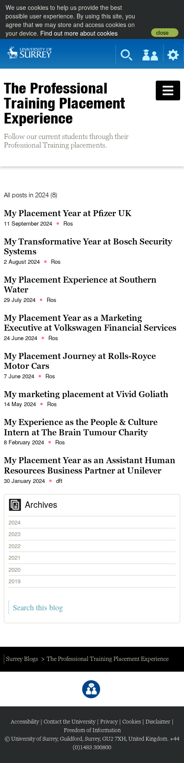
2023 (15, 534)
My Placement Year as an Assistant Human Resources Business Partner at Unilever (89, 465)
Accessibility (25, 721)
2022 (15, 546)
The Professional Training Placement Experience (64, 103)
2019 (15, 581)
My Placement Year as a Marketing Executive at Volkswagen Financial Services (90, 323)
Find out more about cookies (79, 33)
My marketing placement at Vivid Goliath (86, 394)
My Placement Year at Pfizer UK (67, 213)
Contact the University (69, 721)
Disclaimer (157, 721)
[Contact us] (91, 689)
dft (59, 480)
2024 (15, 522)
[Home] (29, 52)
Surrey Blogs (22, 658)
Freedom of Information (92, 730)
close (162, 32)
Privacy (109, 721)
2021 (15, 557)
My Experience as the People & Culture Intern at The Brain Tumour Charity (80, 427)
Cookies (131, 721)
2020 (15, 569)
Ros (68, 223)
